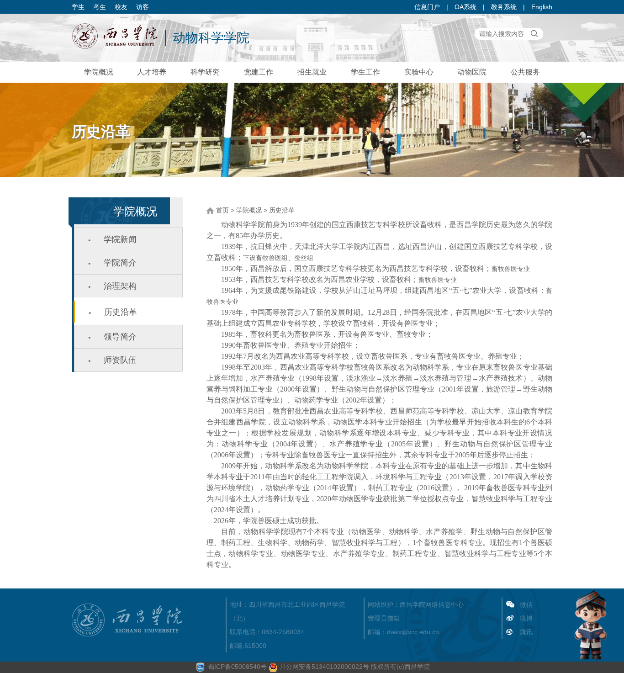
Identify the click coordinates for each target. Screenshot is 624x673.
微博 (526, 618)
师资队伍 (120, 360)
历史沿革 (120, 312)
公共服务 (525, 72)
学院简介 (120, 262)
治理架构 (120, 286)
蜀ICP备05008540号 (237, 666)
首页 (222, 210)
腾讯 (526, 632)
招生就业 (312, 72)
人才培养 (151, 72)
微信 (526, 604)
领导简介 (120, 336)
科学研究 (205, 72)
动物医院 (472, 72)
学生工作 (365, 72)
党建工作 (258, 72)
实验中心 (419, 72)
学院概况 (98, 72)
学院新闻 (120, 239)
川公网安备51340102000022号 (323, 666)
